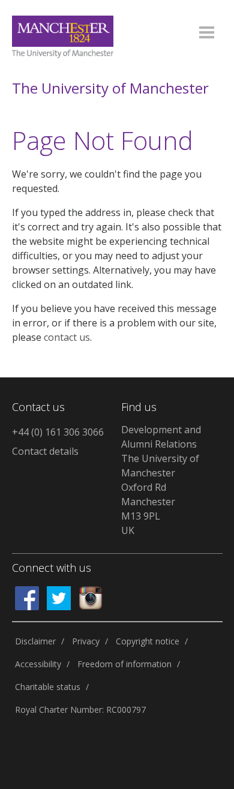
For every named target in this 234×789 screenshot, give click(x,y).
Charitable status (47, 686)
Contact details (45, 451)
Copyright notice (147, 641)
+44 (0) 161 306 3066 (58, 432)
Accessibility (38, 664)
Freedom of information (124, 664)
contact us (67, 337)
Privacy (86, 641)
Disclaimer (35, 641)
